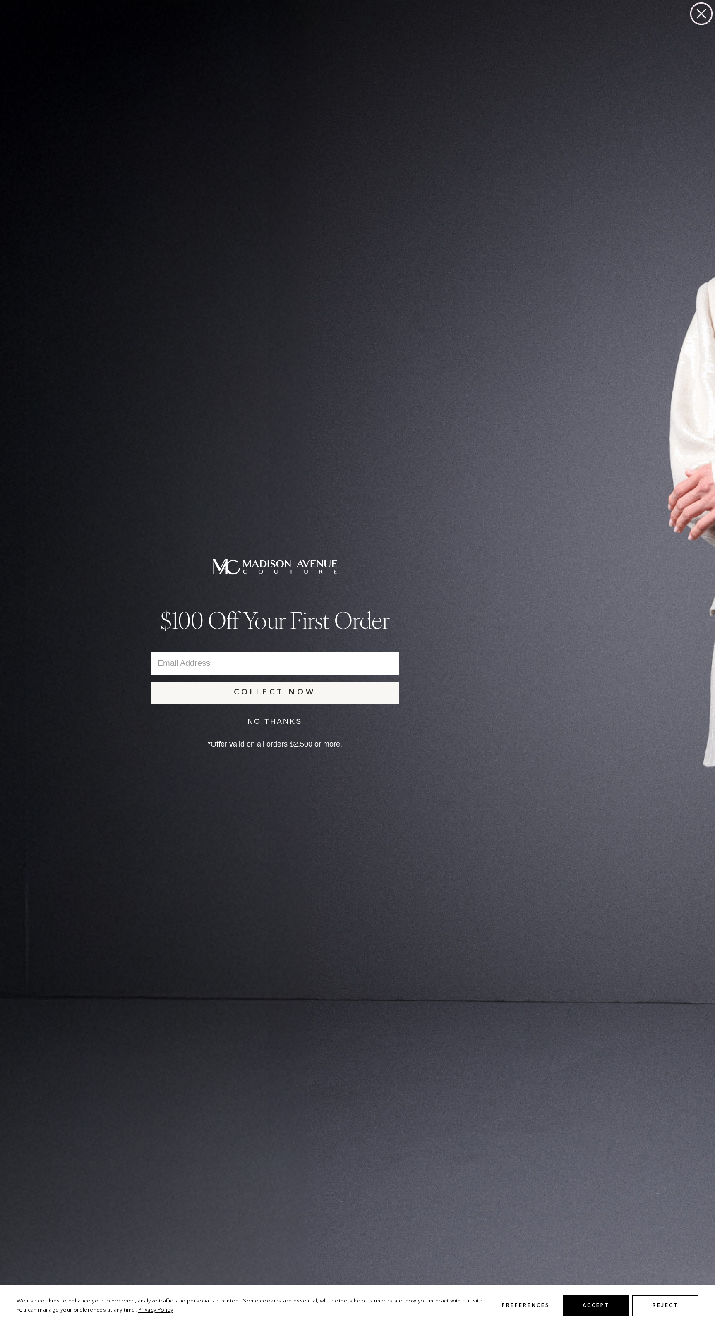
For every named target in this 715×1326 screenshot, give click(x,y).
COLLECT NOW (275, 692)
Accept (596, 1305)
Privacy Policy (155, 1310)
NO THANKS (274, 721)
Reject (666, 1305)
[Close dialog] (701, 13)
